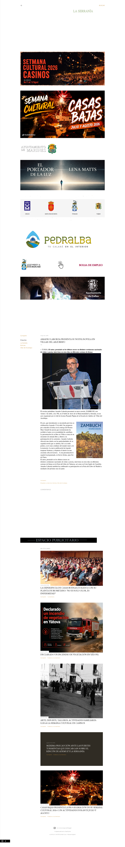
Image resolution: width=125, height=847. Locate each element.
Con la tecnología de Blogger (64, 828)
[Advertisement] (61, 32)
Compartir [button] (23, 336)
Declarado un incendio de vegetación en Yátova (69, 654)
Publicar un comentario (53, 658)
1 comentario (50, 596)
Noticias (22, 345)
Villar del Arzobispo (26, 348)
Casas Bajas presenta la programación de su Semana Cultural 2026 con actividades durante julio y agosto (71, 810)
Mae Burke (68, 831)
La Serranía (23, 343)
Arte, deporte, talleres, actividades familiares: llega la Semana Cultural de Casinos (68, 721)
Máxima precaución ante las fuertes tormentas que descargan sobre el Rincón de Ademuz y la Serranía (68, 748)
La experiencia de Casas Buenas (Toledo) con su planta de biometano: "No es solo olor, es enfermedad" (68, 590)
